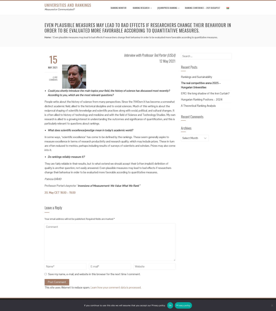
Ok (170, 305)
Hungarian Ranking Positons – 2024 (201, 99)
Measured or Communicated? (59, 9)
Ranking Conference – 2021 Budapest (202, 7)
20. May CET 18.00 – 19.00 (60, 192)
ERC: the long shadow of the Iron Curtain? (205, 93)
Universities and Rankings (68, 5)
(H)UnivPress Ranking (167, 7)
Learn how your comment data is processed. (116, 287)
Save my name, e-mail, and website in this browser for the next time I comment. (94, 274)
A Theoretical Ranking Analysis (198, 106)
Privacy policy (183, 305)
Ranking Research (141, 7)
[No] (272, 305)
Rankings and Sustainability (196, 77)
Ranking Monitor (118, 7)
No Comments (53, 78)
